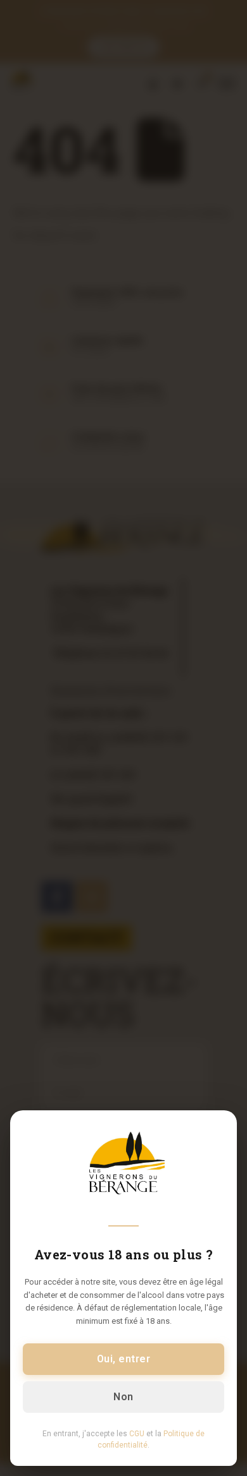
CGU (136, 1433)
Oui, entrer (123, 1359)
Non (123, 1397)
